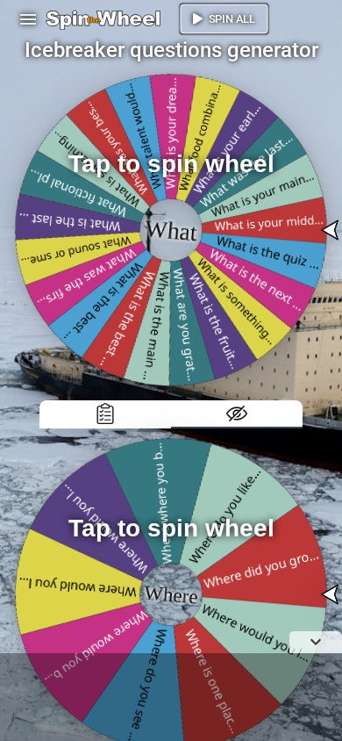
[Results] (105, 414)
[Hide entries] (237, 414)
